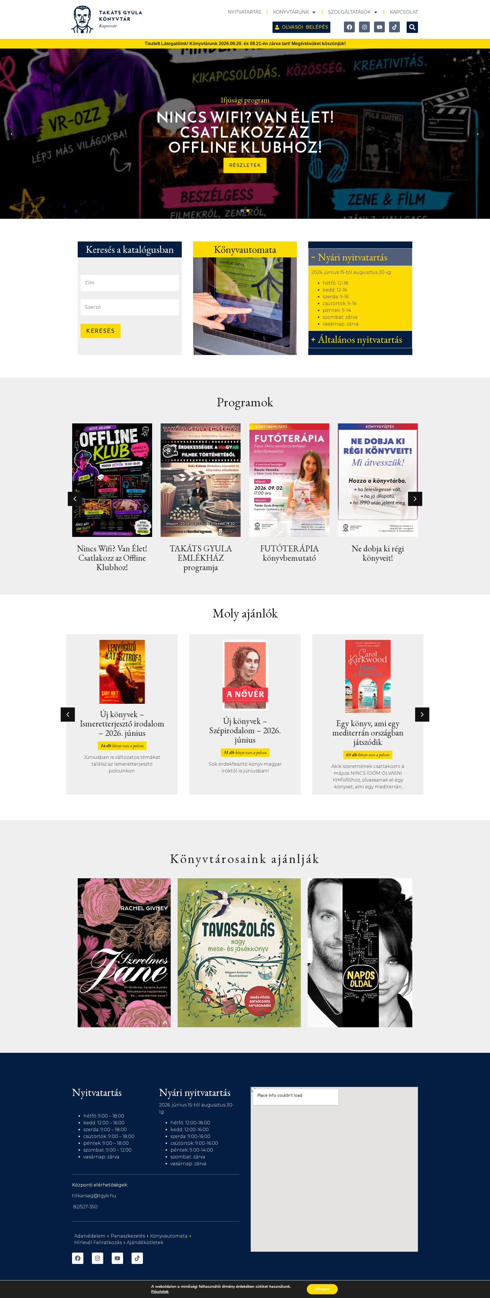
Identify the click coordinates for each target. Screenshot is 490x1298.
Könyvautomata (169, 1236)
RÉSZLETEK (245, 165)
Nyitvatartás (244, 12)
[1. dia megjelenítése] (242, 210)
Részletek (160, 1291)
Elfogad (322, 1289)
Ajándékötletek (145, 1242)
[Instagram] (364, 27)
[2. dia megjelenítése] (247, 210)
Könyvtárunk (291, 12)
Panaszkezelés (128, 1236)
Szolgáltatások (349, 12)
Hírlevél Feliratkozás (98, 1242)
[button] (412, 27)
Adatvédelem (89, 1236)
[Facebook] (349, 27)
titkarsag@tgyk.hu (94, 1195)
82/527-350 (85, 1206)
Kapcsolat (404, 12)
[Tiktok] (394, 27)
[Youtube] (379, 27)
